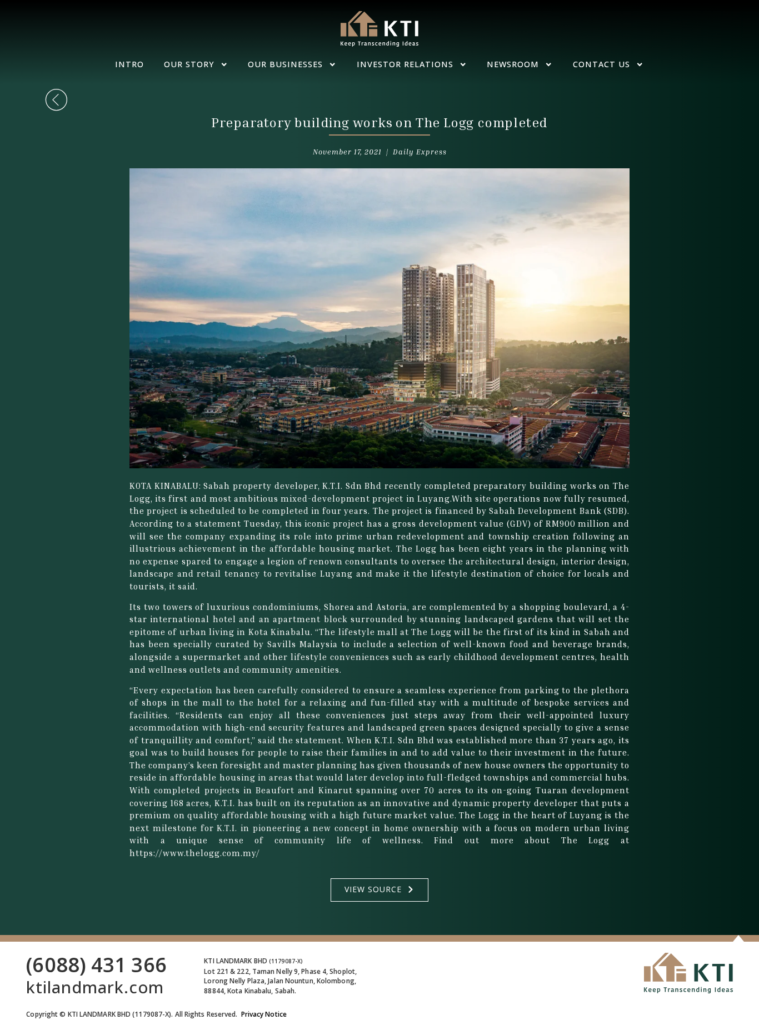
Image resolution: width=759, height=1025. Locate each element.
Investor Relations (405, 64)
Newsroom (513, 64)
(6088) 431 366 (96, 964)
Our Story (189, 64)
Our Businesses (285, 64)
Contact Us (601, 64)
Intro (129, 64)
